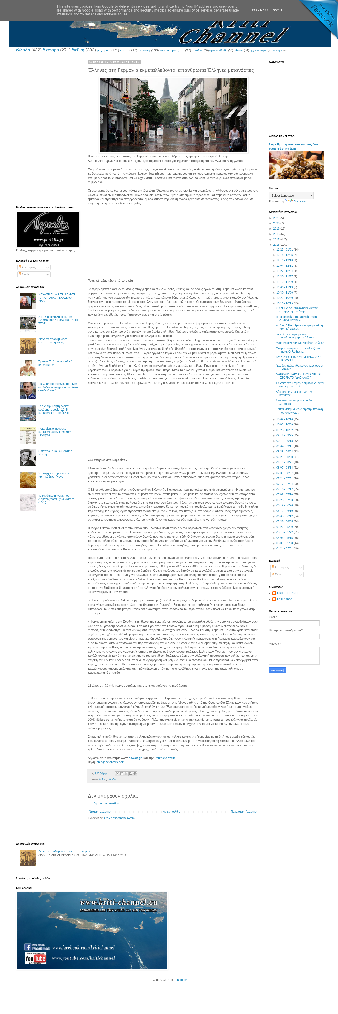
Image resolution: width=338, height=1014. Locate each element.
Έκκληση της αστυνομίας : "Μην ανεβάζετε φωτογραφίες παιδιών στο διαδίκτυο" (58, 387)
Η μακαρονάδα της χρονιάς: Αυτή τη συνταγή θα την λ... (298, 318)
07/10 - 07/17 (285, 489)
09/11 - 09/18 (285, 441)
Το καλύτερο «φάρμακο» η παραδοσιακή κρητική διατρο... (296, 336)
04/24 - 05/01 (285, 548)
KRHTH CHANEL (288, 593)
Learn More (259, 10)
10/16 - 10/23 (285, 303)
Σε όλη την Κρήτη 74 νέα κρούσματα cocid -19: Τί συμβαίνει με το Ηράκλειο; (54, 409)
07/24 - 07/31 (285, 478)
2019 (276, 228)
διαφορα (51, 49)
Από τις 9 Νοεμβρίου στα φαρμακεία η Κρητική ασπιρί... (299, 327)
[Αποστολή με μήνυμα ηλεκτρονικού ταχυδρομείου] (117, 773)
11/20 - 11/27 (285, 276)
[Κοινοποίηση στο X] (126, 773)
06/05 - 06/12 (285, 516)
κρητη (124, 50)
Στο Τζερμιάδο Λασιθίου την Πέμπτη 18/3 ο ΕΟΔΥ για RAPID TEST (58, 320)
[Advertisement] (173, 246)
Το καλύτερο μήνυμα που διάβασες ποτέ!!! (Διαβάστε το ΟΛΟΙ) (56, 499)
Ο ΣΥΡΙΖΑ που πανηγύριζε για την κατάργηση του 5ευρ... (297, 309)
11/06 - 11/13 (285, 287)
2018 (276, 234)
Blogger (182, 980)
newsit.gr (135, 758)
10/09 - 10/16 (285, 419)
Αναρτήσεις (28, 267)
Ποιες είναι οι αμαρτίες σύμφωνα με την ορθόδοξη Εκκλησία (55, 432)
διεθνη (78, 49)
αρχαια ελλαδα (218, 50)
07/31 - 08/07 (285, 473)
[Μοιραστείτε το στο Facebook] (130, 773)
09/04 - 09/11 (285, 446)
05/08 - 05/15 (285, 537)
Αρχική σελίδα (171, 811)
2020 (276, 223)
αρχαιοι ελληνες (258, 50)
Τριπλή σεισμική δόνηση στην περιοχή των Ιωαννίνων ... (299, 411)
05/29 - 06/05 (285, 521)
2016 (276, 244)
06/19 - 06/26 (285, 505)
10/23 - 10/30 (285, 298)
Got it (278, 10)
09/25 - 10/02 (285, 430)
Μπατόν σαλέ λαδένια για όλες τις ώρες (300, 342)
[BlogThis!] (122, 773)
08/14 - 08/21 (285, 462)
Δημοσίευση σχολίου (106, 803)
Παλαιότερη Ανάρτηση (244, 811)
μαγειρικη (103, 50)
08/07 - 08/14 (285, 467)
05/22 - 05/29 (285, 527)
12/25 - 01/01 (285, 249)
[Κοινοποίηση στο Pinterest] (135, 773)
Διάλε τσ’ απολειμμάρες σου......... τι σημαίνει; (52, 341)
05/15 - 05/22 (285, 532)
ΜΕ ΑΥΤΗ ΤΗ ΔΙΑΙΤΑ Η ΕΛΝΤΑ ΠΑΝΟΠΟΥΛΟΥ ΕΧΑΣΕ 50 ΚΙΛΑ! (56, 298)
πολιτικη (144, 50)
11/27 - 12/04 (285, 271)
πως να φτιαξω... (172, 50)
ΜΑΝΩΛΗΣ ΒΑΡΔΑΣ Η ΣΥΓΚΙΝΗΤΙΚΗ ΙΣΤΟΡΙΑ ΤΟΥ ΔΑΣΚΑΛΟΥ (299, 376)
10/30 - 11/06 (285, 292)
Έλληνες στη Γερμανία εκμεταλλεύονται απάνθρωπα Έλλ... (300, 385)
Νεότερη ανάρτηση (100, 811)
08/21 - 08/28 (285, 457)
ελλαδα (23, 49)
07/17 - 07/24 (285, 484)
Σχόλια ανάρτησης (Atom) (119, 818)
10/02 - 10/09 (285, 424)
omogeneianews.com (111, 762)
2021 (276, 218)
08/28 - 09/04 (285, 451)
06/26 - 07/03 (285, 500)
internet (238, 50)
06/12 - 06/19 (285, 511)
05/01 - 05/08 (285, 543)
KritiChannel (285, 599)
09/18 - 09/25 (285, 435)
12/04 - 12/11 (285, 265)
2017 (276, 239)
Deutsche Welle (165, 758)
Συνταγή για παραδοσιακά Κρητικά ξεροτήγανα (54, 475)
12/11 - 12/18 (285, 260)
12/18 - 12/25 (285, 254)
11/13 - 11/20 (285, 281)
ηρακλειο (197, 50)
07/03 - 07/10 (285, 494)
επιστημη (278, 50)
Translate (300, 201)
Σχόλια (25, 274)
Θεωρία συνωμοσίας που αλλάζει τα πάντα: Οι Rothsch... (298, 350)
